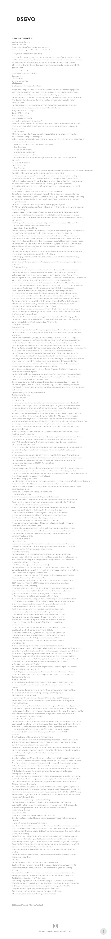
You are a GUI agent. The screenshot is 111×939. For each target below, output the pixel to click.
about (42, 2)
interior (35, 2)
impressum (16, 5)
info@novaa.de (17, 83)
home (14, 2)
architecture (24, 2)
